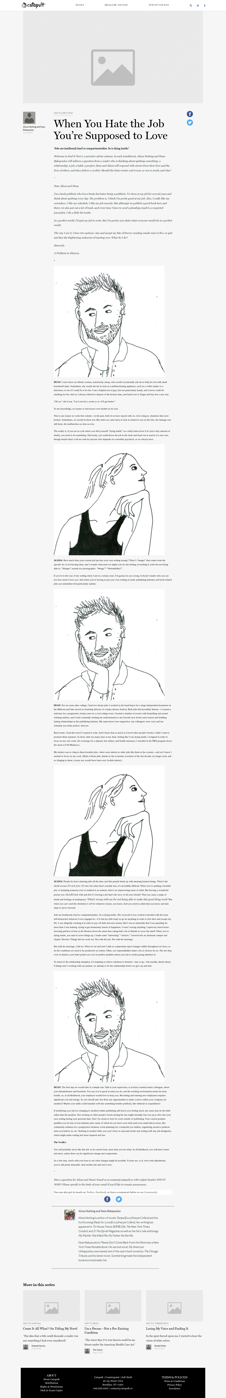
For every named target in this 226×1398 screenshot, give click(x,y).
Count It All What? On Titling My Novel (50, 1328)
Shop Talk (36, 1324)
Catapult (98, 1377)
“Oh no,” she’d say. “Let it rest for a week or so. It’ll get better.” (84, 401)
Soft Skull (126, 1377)
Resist (96, 1324)
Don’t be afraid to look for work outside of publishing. (118, 1119)
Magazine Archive (116, 5)
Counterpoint (112, 1377)
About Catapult (51, 1379)
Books (80, 5)
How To (57, 113)
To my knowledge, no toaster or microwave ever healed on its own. (86, 409)
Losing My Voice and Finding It (167, 1328)
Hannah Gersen (38, 1346)
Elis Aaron (97, 1350)
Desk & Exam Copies (51, 1390)
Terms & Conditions (174, 1381)
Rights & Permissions (51, 1386)
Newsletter (174, 1388)
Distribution (51, 1383)
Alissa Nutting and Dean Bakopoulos (34, 128)
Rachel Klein (160, 1346)
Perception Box (159, 5)
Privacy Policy (174, 1384)
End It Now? (67, 113)
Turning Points (162, 1324)
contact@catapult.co (122, 1388)
